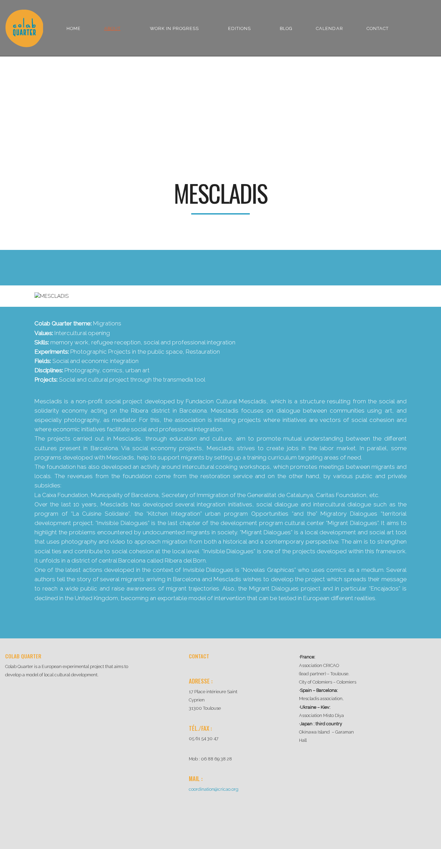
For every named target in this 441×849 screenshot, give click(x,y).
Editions (239, 28)
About (112, 28)
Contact (378, 28)
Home (73, 28)
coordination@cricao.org (213, 789)
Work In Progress (174, 28)
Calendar (329, 28)
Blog (286, 28)
